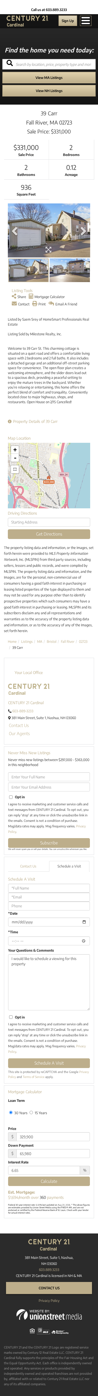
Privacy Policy (49, 1300)
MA (39, 641)
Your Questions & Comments (31, 950)
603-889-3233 (22, 711)
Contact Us (19, 725)
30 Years (20, 1113)
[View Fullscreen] (15, 469)
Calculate (49, 1181)
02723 (83, 641)
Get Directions (49, 534)
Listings (27, 641)
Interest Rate (18, 1162)
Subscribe (49, 842)
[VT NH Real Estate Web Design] (49, 1314)
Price (12, 1128)
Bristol (51, 641)
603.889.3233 (49, 1270)
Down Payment (20, 1145)
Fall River (67, 641)
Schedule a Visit (69, 866)
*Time (13, 932)
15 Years (40, 1113)
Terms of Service (33, 1077)
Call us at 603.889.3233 (49, 10)
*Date (13, 913)
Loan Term (16, 1100)
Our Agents (19, 733)
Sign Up (68, 21)
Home (12, 641)
